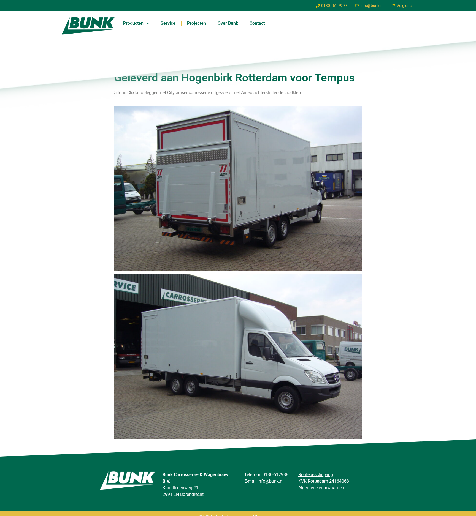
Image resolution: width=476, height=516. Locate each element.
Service (168, 23)
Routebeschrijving (315, 474)
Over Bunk (228, 23)
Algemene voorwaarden (321, 487)
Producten (133, 23)
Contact (257, 23)
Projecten (196, 23)
